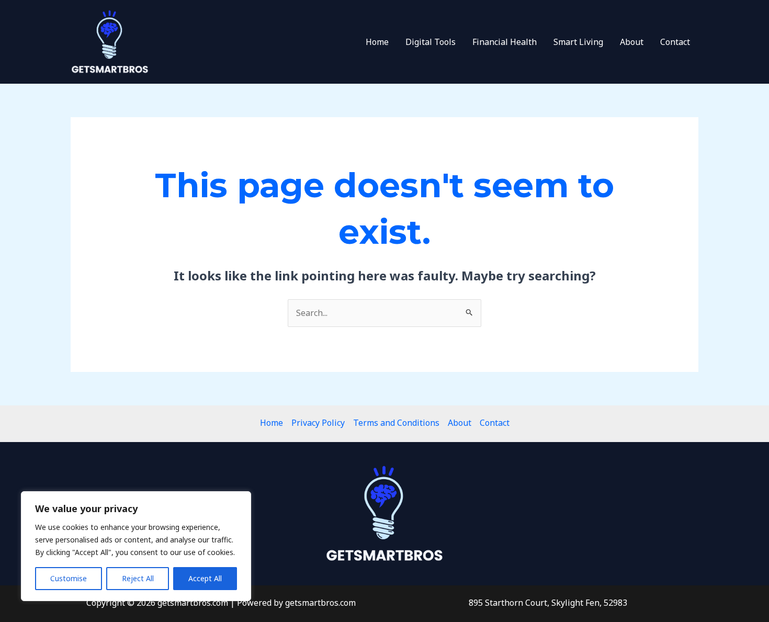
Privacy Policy (318, 422)
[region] (136, 546)
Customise (68, 578)
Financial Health (504, 42)
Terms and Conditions (396, 422)
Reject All (138, 578)
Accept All (205, 578)
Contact (675, 42)
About (631, 42)
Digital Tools (430, 42)
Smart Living (578, 42)
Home (377, 42)
